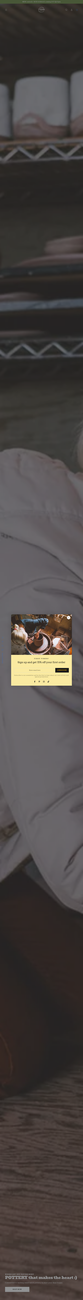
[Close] (68, 617)
